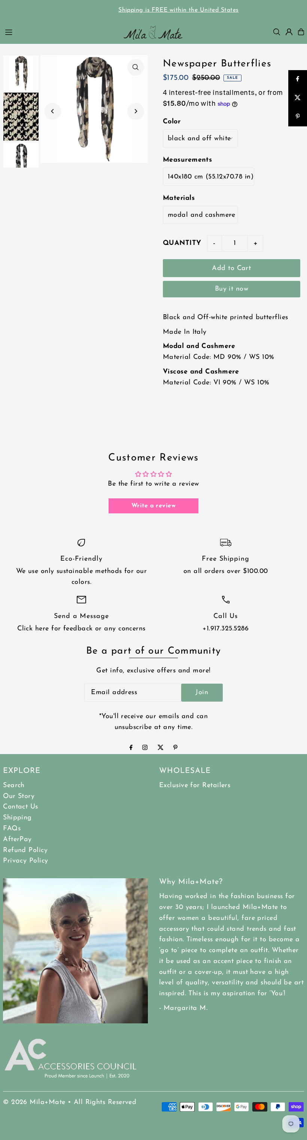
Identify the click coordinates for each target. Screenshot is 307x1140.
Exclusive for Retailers (194, 785)
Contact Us (20, 807)
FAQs (12, 828)
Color (171, 121)
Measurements (187, 160)
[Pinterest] (175, 748)
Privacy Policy (25, 861)
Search (14, 785)
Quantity (182, 243)
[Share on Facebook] (297, 79)
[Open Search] (276, 31)
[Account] (289, 31)
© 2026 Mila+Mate (34, 1102)
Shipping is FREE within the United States (153, 10)
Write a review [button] (153, 506)
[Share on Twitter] (297, 98)
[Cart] (301, 31)
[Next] (135, 111)
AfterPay (17, 839)
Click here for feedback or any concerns (81, 629)
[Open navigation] (59, 31)
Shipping (17, 817)
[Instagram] (145, 748)
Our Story (18, 796)
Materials (179, 198)
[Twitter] (161, 748)
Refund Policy (25, 850)
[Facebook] (131, 748)
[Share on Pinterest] (297, 117)
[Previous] (52, 111)
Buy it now (232, 289)
